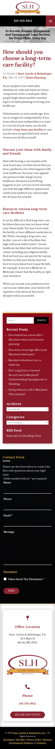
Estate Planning (36, 77)
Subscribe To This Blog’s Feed (23, 436)
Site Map (20, 739)
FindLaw (41, 743)
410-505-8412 (23, 20)
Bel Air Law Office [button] (27, 714)
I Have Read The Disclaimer (26, 579)
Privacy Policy (34, 739)
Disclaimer (10, 571)
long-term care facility (28, 129)
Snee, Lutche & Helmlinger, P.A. (29, 733)
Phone (8, 499)
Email (8, 515)
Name (7, 482)
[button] (50, 21)
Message (9, 532)
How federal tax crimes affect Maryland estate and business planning (26, 340)
